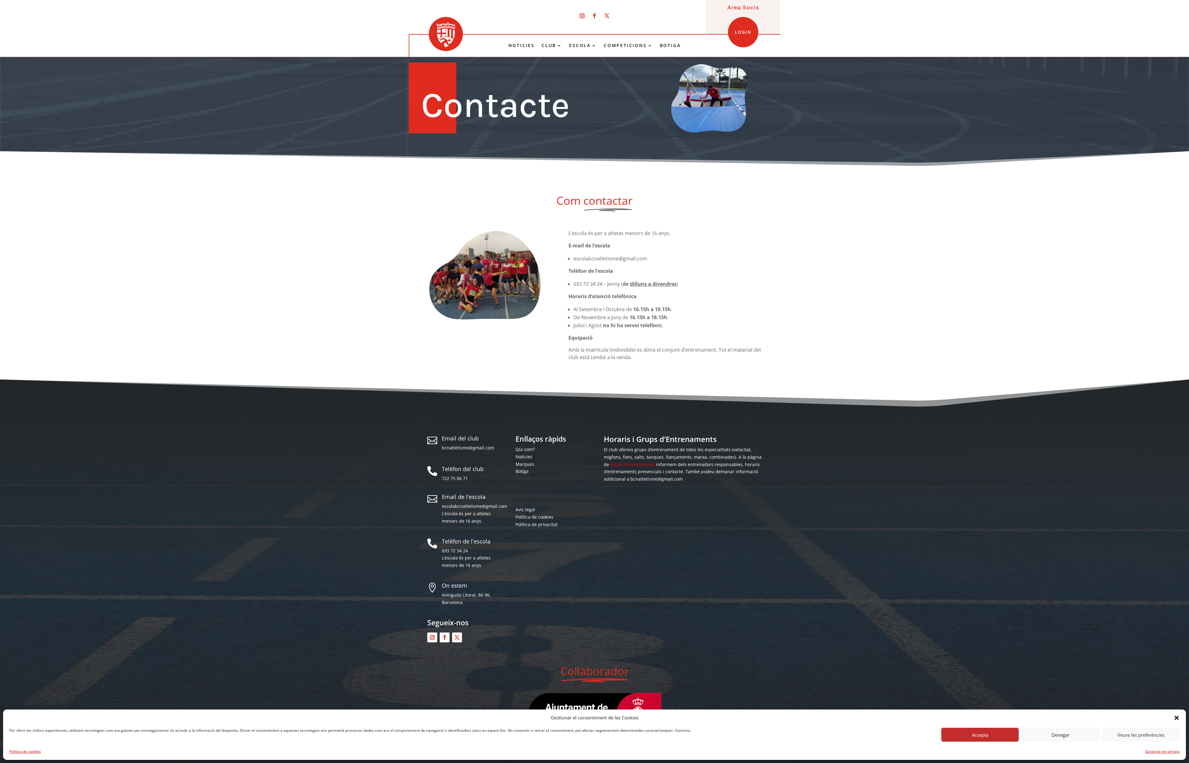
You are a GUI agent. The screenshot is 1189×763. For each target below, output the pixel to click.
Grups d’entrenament (632, 464)
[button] (1177, 718)
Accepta (980, 735)
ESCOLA (580, 45)
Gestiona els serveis (1162, 751)
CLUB (549, 45)
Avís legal (525, 509)
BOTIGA (670, 45)
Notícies (524, 457)
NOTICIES (521, 45)
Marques (525, 464)
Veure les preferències (1141, 735)
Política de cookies (25, 751)
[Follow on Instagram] (582, 16)
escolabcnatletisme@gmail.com (474, 506)
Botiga (522, 471)
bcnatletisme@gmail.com (468, 448)
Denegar (1060, 735)
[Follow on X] (607, 16)
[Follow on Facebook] (594, 16)
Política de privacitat (537, 524)
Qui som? (525, 449)
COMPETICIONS (625, 45)
